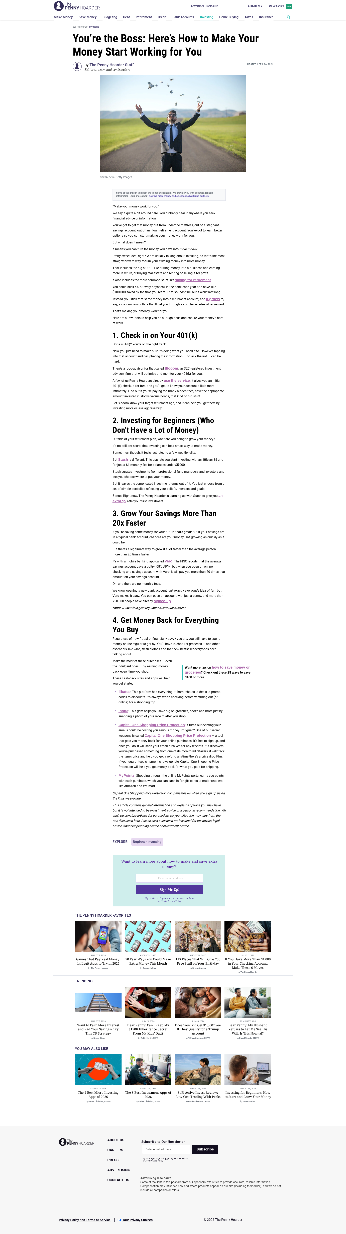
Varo (168, 561)
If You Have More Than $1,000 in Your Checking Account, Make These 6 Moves (248, 963)
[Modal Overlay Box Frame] (169, 880)
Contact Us (118, 1180)
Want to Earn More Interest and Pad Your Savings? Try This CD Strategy (98, 1029)
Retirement (144, 17)
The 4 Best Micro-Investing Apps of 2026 (98, 1094)
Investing (206, 17)
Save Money (88, 17)
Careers (115, 1150)
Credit (162, 17)
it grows (213, 299)
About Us (115, 1140)
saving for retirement (193, 280)
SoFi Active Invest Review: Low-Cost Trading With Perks (198, 1094)
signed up (162, 601)
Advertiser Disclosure (204, 6)
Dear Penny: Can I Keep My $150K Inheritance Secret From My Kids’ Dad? (148, 1029)
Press (113, 1160)
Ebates (124, 692)
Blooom (171, 368)
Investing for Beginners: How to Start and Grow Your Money (248, 1094)
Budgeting (110, 17)
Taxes (248, 17)
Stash (123, 460)
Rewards (280, 6)
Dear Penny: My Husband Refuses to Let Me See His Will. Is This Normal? (248, 1029)
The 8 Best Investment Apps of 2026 (148, 1094)
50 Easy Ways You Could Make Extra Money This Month (148, 961)
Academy (255, 6)
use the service (177, 381)
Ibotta (123, 711)
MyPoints (127, 775)
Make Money (63, 17)
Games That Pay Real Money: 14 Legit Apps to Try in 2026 (98, 961)
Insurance (266, 17)
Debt (126, 17)
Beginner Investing (147, 841)
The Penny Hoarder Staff (112, 64)
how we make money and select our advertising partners (179, 196)
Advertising (118, 1170)
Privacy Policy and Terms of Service (85, 1220)
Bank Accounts (183, 17)
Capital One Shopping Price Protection (152, 725)
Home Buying (228, 17)
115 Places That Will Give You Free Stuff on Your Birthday (198, 961)
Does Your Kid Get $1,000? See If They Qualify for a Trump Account (198, 1029)
